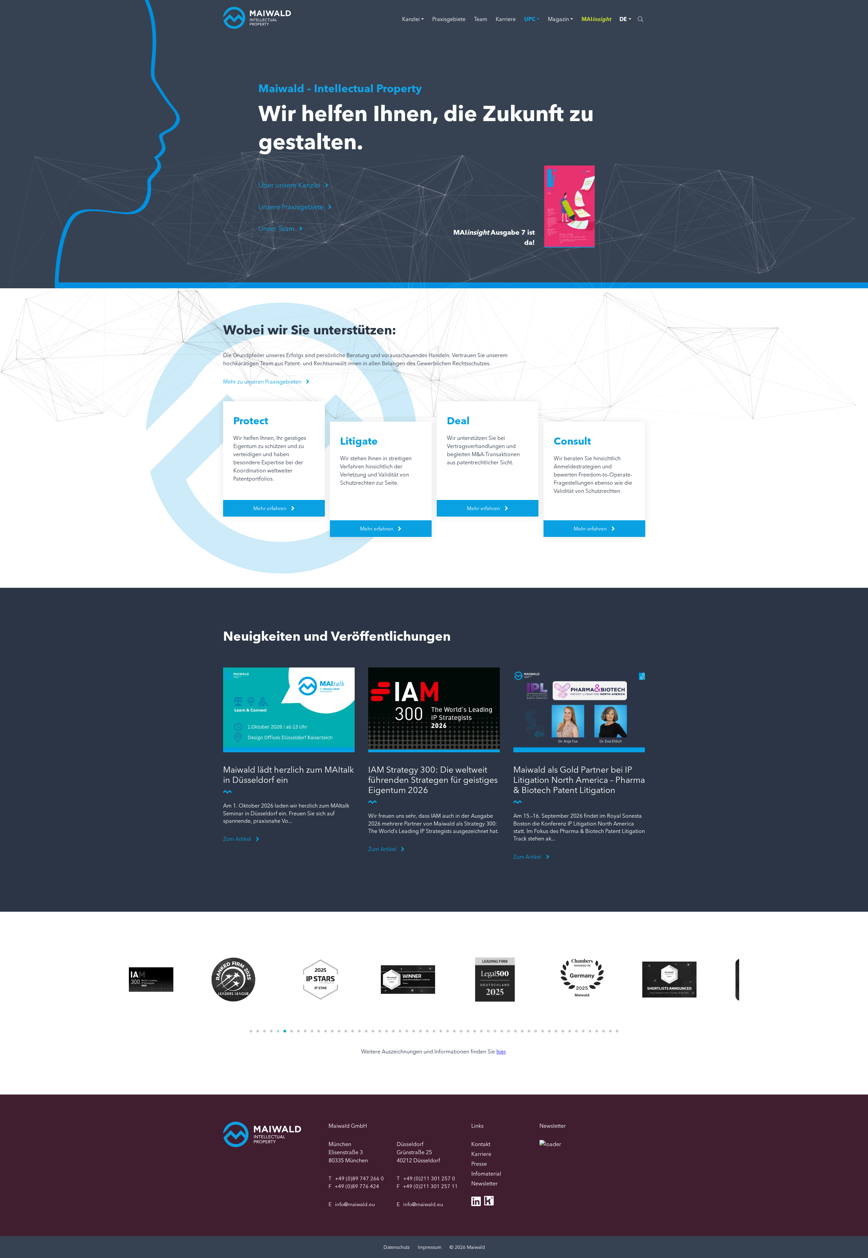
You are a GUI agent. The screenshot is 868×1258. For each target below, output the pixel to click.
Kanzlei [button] (411, 19)
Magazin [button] (558, 19)
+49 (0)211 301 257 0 (429, 1178)
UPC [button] (529, 19)
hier (501, 1051)
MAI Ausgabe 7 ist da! (494, 237)
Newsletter (484, 1183)
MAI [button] (596, 19)
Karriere (506, 19)
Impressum (429, 1247)
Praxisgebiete (449, 19)
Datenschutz (396, 1247)
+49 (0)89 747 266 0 (359, 1178)
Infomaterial (486, 1173)
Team (480, 19)
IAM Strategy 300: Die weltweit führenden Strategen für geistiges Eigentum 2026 (433, 780)
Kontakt (480, 1144)
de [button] (623, 19)
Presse (479, 1163)
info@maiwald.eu (355, 1204)
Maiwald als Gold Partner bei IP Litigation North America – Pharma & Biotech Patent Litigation (579, 780)
